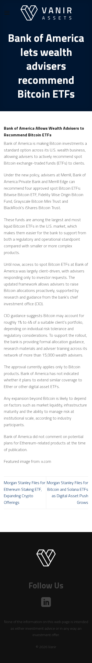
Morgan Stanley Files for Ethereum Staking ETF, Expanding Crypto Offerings (24, 492)
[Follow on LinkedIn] (46, 602)
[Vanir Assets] (46, 13)
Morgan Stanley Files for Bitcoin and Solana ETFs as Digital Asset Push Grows (67, 492)
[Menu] (7, 12)
